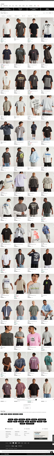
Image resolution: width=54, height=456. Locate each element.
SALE (38, 5)
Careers (25, 435)
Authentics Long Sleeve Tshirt (44, 269)
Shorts (23, 5)
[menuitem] (2, 5)
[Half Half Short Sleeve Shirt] (6, 105)
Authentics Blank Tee (43, 218)
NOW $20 (42, 220)
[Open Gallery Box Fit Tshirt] (20, 79)
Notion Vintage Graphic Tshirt (4, 193)
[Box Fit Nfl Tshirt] (47, 388)
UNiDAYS (7, 437)
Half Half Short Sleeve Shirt (17, 269)
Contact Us (16, 433)
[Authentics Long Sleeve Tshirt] (47, 258)
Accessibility (7, 448)
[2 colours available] (14, 38)
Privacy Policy (15, 448)
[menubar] (27, 11)
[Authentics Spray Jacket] (6, 131)
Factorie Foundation (26, 433)
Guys (13, 5)
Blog (24, 434)
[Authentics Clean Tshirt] (6, 27)
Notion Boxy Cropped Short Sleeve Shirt (18, 244)
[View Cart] (53, 399)
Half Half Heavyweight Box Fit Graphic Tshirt (6, 244)
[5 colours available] (15, 90)
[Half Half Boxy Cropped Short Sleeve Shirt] (20, 131)
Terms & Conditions (11, 448)
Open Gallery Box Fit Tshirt (31, 218)
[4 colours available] (2, 38)
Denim (20, 5)
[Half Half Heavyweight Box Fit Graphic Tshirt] (33, 79)
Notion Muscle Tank (3, 347)
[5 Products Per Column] (47, 12)
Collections (30, 5)
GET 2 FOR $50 (43, 271)
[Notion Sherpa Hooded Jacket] (33, 182)
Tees (27, 5)
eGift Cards (16, 434)
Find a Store (7, 436)
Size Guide (7, 435)
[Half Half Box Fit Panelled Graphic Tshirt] (33, 53)
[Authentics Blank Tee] (47, 207)
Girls (10, 5)
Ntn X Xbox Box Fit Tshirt (44, 295)
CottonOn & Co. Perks (17, 435)
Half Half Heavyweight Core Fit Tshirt (32, 244)
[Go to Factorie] (2, 4)
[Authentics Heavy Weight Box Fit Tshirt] (47, 336)
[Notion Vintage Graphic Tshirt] (47, 27)
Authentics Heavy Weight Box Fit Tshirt (45, 347)
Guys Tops (3, 12)
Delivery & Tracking (8, 433)
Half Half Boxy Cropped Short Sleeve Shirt (32, 321)
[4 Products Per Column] (49, 12)
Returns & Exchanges (8, 434)
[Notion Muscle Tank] (6, 336)
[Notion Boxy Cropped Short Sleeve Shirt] (20, 233)
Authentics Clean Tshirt (16, 321)
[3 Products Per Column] (52, 12)
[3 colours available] (2, 116)
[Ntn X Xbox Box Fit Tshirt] (47, 284)
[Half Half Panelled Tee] (20, 27)
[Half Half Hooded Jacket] (33, 156)
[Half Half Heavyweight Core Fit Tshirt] (6, 53)
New (1, 5)
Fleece (16, 5)
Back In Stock (6, 5)
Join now (40, 438)
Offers (35, 5)
